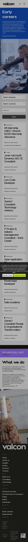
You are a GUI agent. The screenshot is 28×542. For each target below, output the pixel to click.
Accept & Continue (19, 275)
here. (14, 272)
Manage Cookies (8, 275)
